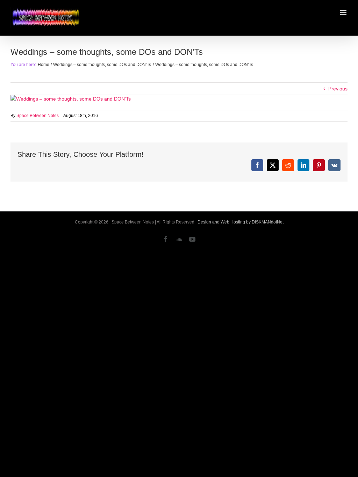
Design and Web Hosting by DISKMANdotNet (241, 222)
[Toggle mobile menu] (344, 12)
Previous (338, 88)
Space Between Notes (37, 115)
